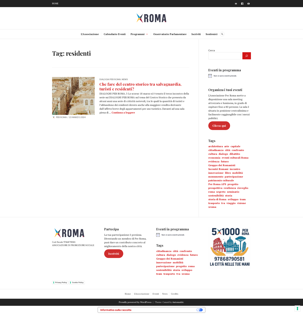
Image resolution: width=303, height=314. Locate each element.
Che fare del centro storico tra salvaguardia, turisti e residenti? (140, 86)
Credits (174, 293)
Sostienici (211, 34)
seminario (233, 191)
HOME (55, 3)
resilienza (230, 188)
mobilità (237, 173)
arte (226, 146)
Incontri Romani (218, 169)
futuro (225, 161)
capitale (235, 146)
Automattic (178, 302)
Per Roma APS (217, 184)
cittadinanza (215, 150)
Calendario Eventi (115, 34)
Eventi (156, 293)
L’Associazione (90, 34)
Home (128, 293)
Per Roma (61, 117)
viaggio (231, 203)
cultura (212, 154)
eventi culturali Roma (235, 157)
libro (228, 173)
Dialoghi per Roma (110, 79)
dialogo (223, 154)
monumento (215, 176)
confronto (238, 150)
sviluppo (233, 199)
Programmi (138, 34)
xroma (212, 207)
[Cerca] (246, 55)
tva (223, 203)
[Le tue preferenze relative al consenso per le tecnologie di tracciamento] (297, 308)
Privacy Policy (61, 282)
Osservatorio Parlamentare (170, 34)
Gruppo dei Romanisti (221, 165)
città (227, 150)
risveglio (242, 188)
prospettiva (215, 188)
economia (214, 157)
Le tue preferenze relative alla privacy (165, 309)
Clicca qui (219, 125)
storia (228, 195)
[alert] (222, 76)
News (125, 79)
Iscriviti (196, 34)
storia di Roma (217, 199)
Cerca (211, 50)
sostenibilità (216, 195)
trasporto (214, 203)
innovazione (215, 173)
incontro (235, 169)
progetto (233, 184)
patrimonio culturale (221, 180)
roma (211, 191)
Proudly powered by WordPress (135, 302)
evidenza (213, 161)
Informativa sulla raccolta (115, 309)
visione (241, 203)
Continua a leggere (123, 112)
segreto (221, 191)
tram (243, 199)
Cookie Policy (77, 282)
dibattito (234, 154)
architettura (215, 146)
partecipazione (234, 176)
